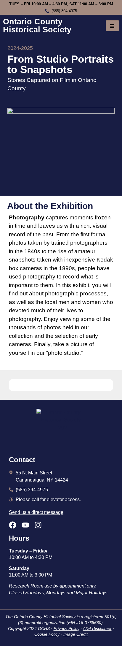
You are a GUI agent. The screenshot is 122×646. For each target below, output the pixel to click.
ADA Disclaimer (97, 628)
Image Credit (75, 634)
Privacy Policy (66, 628)
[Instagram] (38, 525)
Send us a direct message (36, 512)
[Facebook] (12, 525)
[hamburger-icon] (112, 25)
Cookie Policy (47, 634)
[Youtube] (25, 525)
